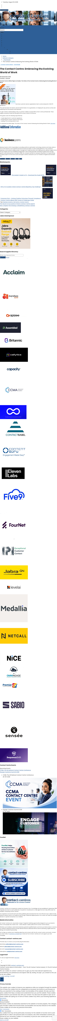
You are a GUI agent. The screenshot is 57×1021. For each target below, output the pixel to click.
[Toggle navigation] (0, 26)
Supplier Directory (8, 37)
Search (2, 28)
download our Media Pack (15, 934)
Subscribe (6, 44)
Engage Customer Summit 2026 (9, 772)
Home (4, 35)
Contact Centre (24, 202)
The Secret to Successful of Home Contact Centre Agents (17, 204)
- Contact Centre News (6, 64)
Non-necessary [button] (4, 1009)
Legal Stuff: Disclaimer (17, 51)
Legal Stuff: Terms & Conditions (17, 49)
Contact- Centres (5, 78)
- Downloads (16, 64)
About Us (8, 48)
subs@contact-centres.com (14, 951)
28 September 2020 (5, 76)
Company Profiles (8, 38)
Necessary (5, 1000)
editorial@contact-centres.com (14, 944)
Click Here (52, 123)
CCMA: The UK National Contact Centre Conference (15, 770)
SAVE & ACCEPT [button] (4, 1020)
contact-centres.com (17, 965)
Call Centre (16, 202)
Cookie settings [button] (5, 976)
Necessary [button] (3, 998)
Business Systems (8, 202)
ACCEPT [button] (12, 976)
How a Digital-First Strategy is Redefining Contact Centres (17, 205)
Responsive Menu (4, 10)
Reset (7, 257)
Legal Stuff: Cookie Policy (18, 53)
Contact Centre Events (9, 40)
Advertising (6, 42)
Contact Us (6, 46)
